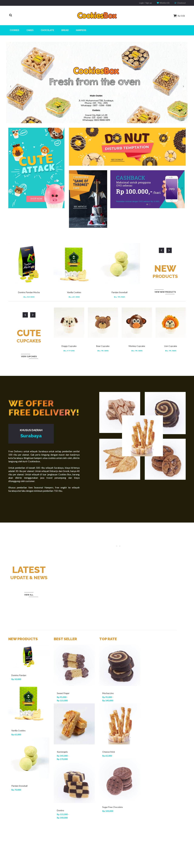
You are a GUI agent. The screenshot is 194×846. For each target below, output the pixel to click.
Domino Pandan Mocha (29, 292)
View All (28, 595)
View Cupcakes (29, 356)
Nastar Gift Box (18, 693)
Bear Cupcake (102, 346)
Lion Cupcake (170, 346)
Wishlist (164, 3)
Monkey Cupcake (137, 346)
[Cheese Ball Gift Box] (28, 720)
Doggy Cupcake (69, 346)
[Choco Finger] (74, 665)
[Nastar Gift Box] (28, 665)
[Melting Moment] (119, 665)
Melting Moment (110, 693)
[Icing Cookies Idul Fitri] (28, 775)
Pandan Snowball (119, 292)
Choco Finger (63, 693)
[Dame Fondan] (74, 723)
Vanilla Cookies (74, 292)
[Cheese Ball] (74, 779)
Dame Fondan (63, 751)
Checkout (181, 3)
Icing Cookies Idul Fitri (21, 803)
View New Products (165, 292)
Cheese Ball (62, 807)
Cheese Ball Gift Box (21, 748)
